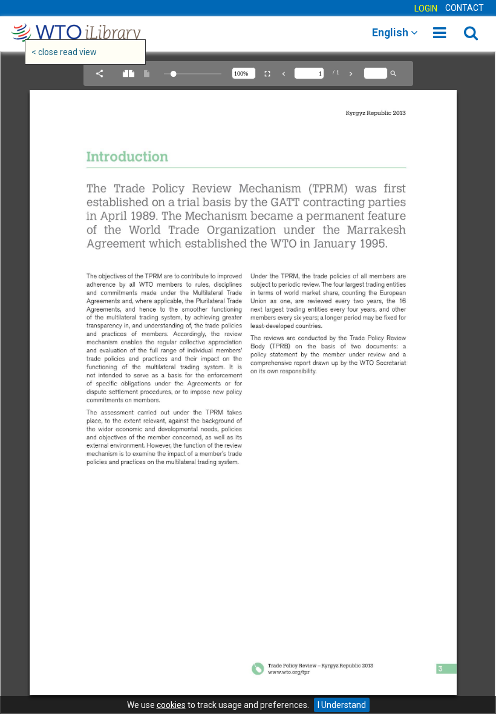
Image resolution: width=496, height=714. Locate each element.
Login (425, 8)
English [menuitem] (391, 32)
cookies (171, 705)
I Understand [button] (342, 705)
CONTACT (464, 8)
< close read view (64, 52)
